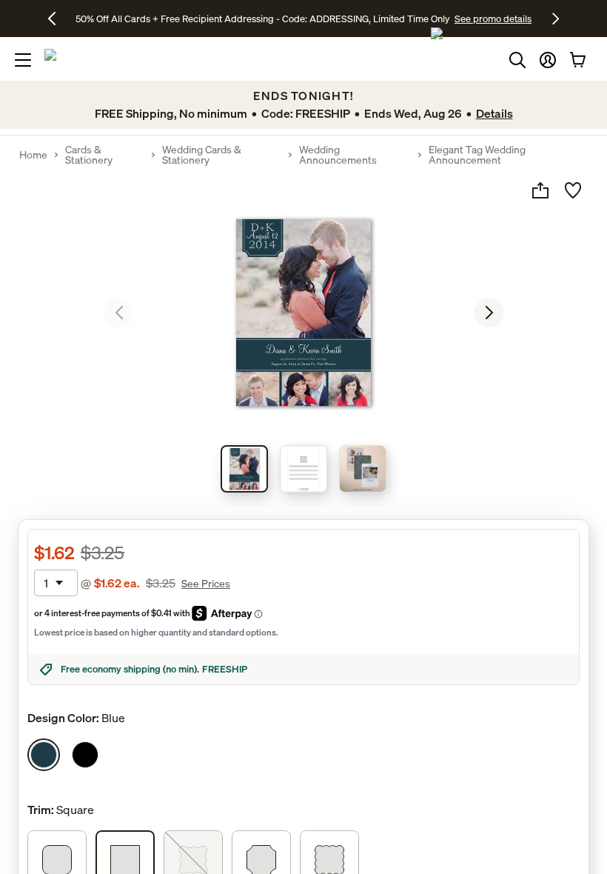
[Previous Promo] (57, 18)
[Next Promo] (555, 18)
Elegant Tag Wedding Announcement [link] (477, 154)
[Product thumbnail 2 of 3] (303, 469)
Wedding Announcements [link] (338, 154)
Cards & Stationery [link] (89, 154)
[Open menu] (23, 60)
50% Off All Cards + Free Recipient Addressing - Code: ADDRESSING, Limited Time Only (263, 18)
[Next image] (489, 312)
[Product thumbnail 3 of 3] (362, 469)
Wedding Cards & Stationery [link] (201, 154)
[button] (548, 60)
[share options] (540, 190)
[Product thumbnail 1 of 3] (244, 469)
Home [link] (33, 155)
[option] (43, 754)
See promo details (493, 18)
